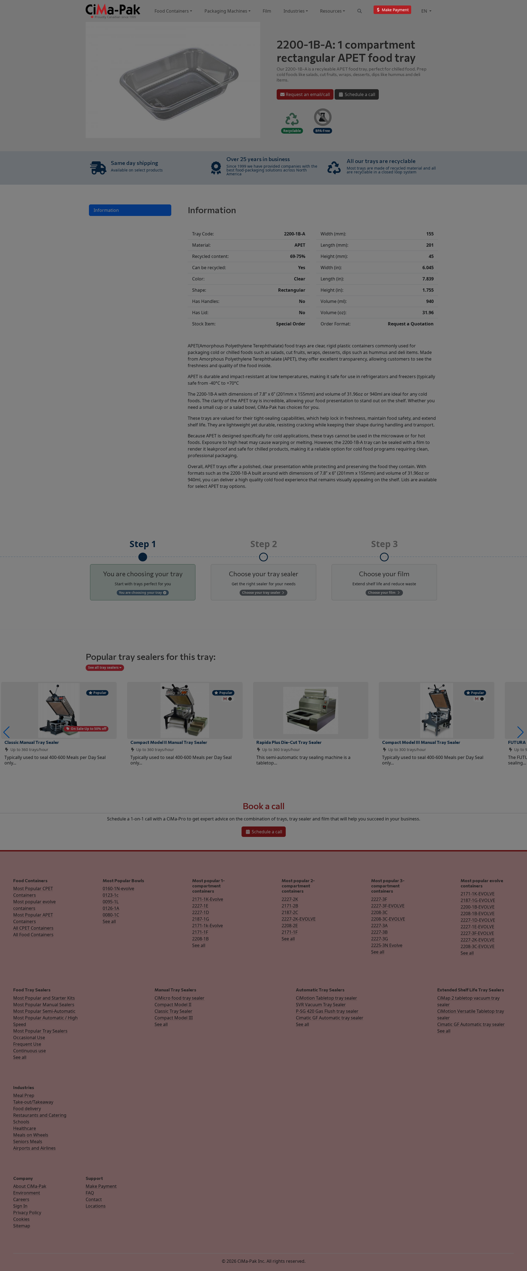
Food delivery (27, 1109)
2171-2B (290, 906)
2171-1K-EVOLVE (478, 894)
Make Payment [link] (395, 9)
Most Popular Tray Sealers (40, 1031)
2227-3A (379, 926)
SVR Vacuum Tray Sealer (321, 1005)
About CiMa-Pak (29, 1186)
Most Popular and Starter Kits (44, 998)
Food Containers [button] (172, 11)
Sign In (20, 1206)
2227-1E (200, 906)
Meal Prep (23, 1095)
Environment (26, 1193)
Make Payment (101, 1186)
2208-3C (379, 912)
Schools (21, 1122)
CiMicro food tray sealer (179, 998)
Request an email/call (307, 94)
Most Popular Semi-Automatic (44, 1011)
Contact (94, 1199)
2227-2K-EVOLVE (299, 919)
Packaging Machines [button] (225, 11)
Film (267, 11)
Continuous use (29, 1051)
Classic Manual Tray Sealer (31, 742)
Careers (21, 1199)
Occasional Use (29, 1037)
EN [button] (424, 11)
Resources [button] (331, 11)
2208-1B (200, 939)
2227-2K (290, 899)
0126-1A (111, 908)
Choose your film (382, 592)
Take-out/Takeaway (33, 1102)
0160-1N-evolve (118, 888)
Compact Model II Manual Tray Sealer (168, 742)
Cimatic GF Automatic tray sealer (329, 1018)
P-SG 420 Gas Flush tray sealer (327, 1011)
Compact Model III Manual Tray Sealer (421, 742)
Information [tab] (106, 210)
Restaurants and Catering (39, 1115)
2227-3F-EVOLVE (388, 906)
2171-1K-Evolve (207, 899)
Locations (96, 1206)
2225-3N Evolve (386, 945)
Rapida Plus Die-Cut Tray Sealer (289, 742)
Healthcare (24, 1128)
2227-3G (379, 939)
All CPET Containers (33, 928)
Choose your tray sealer (261, 592)
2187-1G (200, 919)
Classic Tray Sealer (173, 1011)
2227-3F (379, 899)
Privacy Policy (27, 1213)
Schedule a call (359, 94)
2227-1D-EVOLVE (478, 920)
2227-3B (379, 932)
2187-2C (290, 912)
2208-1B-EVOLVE (478, 913)
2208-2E (290, 926)
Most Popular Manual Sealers (43, 1005)
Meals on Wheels (30, 1135)
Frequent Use (27, 1044)
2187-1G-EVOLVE (478, 900)
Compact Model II (173, 1005)
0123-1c (111, 895)
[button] (6, 732)
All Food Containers (33, 935)
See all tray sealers (103, 667)
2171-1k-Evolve (207, 926)
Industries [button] (294, 11)
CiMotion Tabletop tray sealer (326, 998)
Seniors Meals (27, 1141)
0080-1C (111, 915)
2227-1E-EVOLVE (477, 927)
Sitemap (21, 1226)
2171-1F (200, 932)
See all (109, 921)
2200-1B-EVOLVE (478, 907)
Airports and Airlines (34, 1148)
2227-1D (200, 912)
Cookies (21, 1219)
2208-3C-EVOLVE (388, 919)
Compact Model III (174, 1018)
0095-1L (111, 902)
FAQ (90, 1193)
